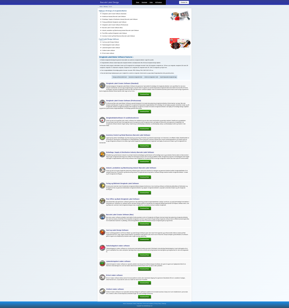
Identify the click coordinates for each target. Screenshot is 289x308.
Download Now (144, 94)
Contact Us (184, 2)
